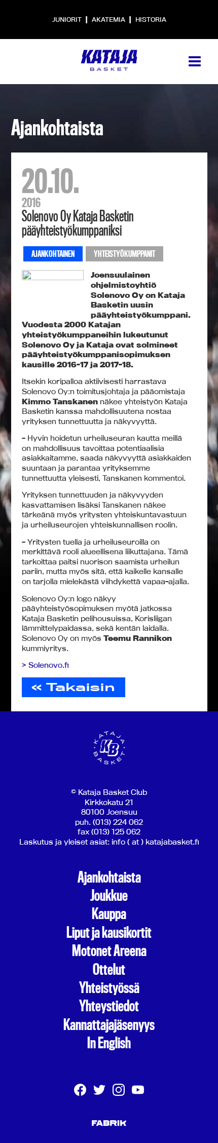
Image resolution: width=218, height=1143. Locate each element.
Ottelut (109, 969)
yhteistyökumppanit (124, 254)
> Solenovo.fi (45, 665)
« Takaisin (73, 687)
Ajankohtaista (109, 877)
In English (109, 1043)
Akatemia (109, 19)
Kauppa (109, 914)
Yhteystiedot (109, 1006)
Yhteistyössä (109, 988)
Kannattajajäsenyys (109, 1025)
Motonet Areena (109, 951)
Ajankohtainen (53, 254)
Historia (150, 19)
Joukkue (109, 895)
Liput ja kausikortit (109, 932)
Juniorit (67, 19)
